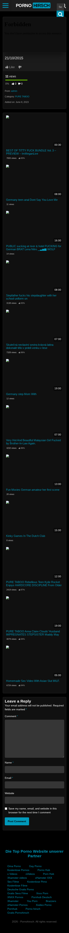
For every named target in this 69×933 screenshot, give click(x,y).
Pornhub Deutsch (41, 897)
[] (60, 14)
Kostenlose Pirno (37, 881)
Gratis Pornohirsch (18, 912)
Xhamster (13, 901)
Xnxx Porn (42, 893)
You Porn (32, 901)
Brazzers (51, 901)
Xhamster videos (17, 877)
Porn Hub (48, 873)
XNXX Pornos (15, 897)
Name (9, 762)
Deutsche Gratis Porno (20, 889)
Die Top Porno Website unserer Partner (34, 853)
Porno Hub (44, 870)
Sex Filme (13, 881)
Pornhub (12, 908)
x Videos (12, 873)
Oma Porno (14, 866)
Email (9, 777)
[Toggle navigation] (5, 5)
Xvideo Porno (44, 904)
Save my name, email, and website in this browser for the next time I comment (32, 810)
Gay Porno (35, 866)
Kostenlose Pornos (18, 870)
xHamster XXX (43, 877)
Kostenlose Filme (17, 885)
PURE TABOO (22, 96)
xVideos (30, 873)
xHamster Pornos (17, 904)
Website (9, 793)
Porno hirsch (33, 908)
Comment (11, 716)
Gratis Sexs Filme (17, 893)
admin (14, 91)
